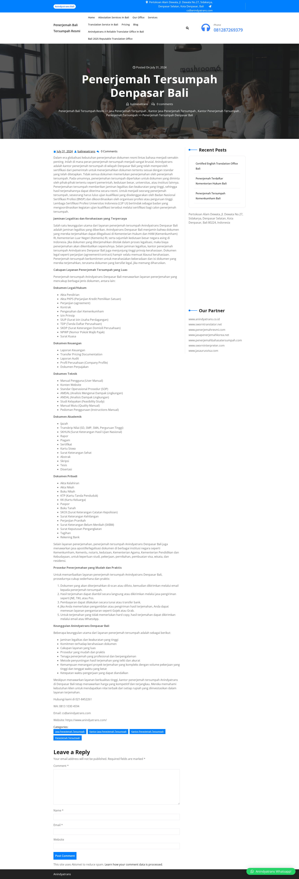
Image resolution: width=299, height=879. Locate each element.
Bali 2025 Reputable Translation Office (110, 38)
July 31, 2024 (65, 151)
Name (58, 810)
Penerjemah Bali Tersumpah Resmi (81, 111)
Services (152, 17)
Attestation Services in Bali (113, 17)
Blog (135, 24)
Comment (61, 766)
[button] (271, 871)
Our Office (138, 17)
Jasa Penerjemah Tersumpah (127, 111)
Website (58, 839)
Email (58, 825)
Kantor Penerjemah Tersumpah (218, 111)
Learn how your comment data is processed (133, 864)
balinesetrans (87, 151)
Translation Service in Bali (103, 24)
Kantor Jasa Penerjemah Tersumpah (172, 111)
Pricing (126, 24)
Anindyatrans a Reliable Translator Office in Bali (116, 31)
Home (91, 17)
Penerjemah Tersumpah (122, 115)
